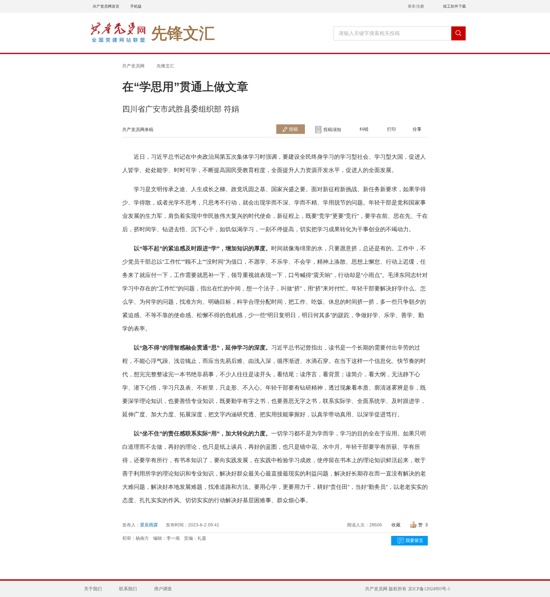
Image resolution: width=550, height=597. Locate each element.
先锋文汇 (165, 65)
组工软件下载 (454, 6)
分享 (416, 129)
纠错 (364, 129)
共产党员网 (133, 65)
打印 (391, 129)
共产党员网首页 (106, 6)
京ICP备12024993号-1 (429, 589)
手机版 (136, 6)
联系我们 (128, 589)
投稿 (293, 129)
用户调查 (163, 589)
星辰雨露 (149, 524)
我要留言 (414, 540)
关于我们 (93, 589)
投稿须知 (332, 129)
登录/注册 (416, 6)
